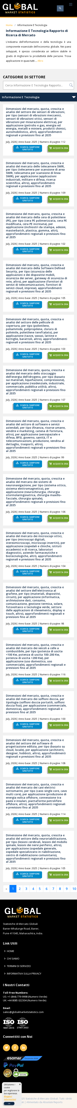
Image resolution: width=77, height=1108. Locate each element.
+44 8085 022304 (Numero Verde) (27, 1000)
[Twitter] (6, 1047)
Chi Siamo (13, 958)
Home (9, 25)
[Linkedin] (23, 1047)
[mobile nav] (70, 4)
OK (9, 1103)
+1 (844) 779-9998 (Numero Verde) (27, 996)
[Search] (60, 8)
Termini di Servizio (19, 966)
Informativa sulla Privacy (24, 973)
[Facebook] (15, 1047)
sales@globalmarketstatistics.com (23, 1012)
